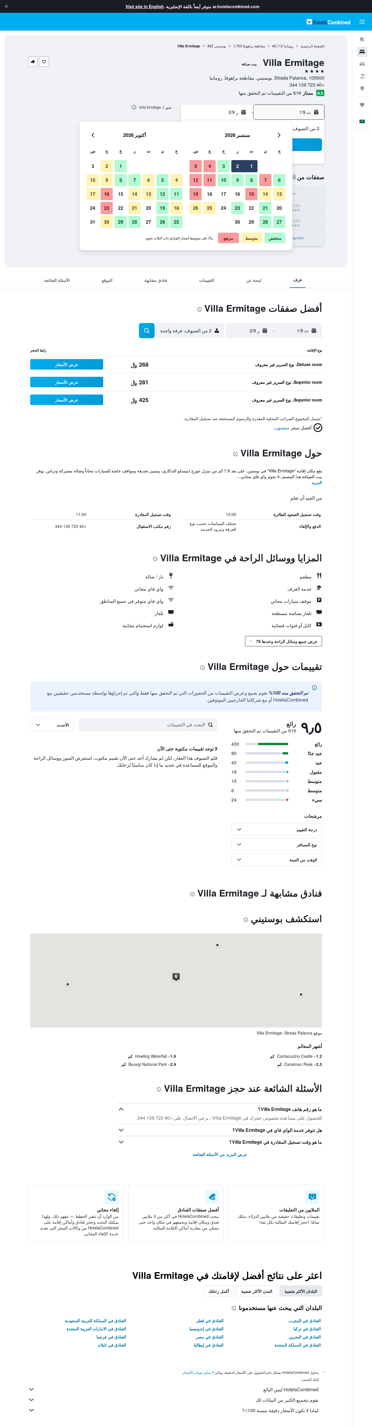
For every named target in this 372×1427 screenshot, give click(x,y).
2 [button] (237, 166)
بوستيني (220, 45)
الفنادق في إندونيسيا (206, 1328)
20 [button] (279, 208)
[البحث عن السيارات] (362, 64)
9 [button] (237, 180)
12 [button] (195, 180)
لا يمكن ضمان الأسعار (198, 1372)
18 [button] (209, 194)
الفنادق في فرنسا (111, 1337)
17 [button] (223, 194)
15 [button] (251, 194)
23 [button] (237, 208)
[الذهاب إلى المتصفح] (362, 88)
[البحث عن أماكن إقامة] (362, 52)
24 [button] (223, 208)
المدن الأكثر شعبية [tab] (256, 1291)
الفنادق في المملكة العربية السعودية (95, 1320)
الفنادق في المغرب (305, 1320)
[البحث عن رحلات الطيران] (362, 39)
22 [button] (251, 208)
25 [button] (209, 208)
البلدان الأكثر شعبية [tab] (301, 1291)
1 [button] (251, 166)
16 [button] (237, 194)
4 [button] (209, 166)
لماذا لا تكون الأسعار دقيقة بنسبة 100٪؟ (280, 1410)
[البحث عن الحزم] (362, 76)
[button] (6, 6)
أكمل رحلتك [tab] (218, 1291)
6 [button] (279, 180)
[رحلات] (362, 105)
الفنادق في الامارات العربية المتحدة (96, 1328)
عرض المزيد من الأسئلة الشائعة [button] (220, 1154)
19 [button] (195, 194)
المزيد (317, 482)
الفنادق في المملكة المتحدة (298, 1345)
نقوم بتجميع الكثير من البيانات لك (287, 1399)
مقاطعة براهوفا (254, 45)
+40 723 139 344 (306, 84)
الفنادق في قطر (209, 1320)
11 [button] (209, 180)
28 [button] (265, 221)
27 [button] (279, 221)
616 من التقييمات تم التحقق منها (270, 92)
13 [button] (279, 194)
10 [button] (223, 180)
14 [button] (265, 194)
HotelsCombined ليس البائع (291, 1389)
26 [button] (195, 208)
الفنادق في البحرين (305, 1337)
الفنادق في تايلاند (112, 1345)
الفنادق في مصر (209, 1337)
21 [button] (265, 208)
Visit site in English (145, 6)
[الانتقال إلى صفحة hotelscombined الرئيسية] (328, 21)
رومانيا (289, 45)
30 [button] (237, 221)
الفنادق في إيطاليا (208, 1345)
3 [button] (223, 166)
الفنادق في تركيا (307, 1328)
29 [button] (251, 221)
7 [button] (265, 180)
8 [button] (251, 180)
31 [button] (92, 221)
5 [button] (195, 166)
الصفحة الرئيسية (312, 45)
